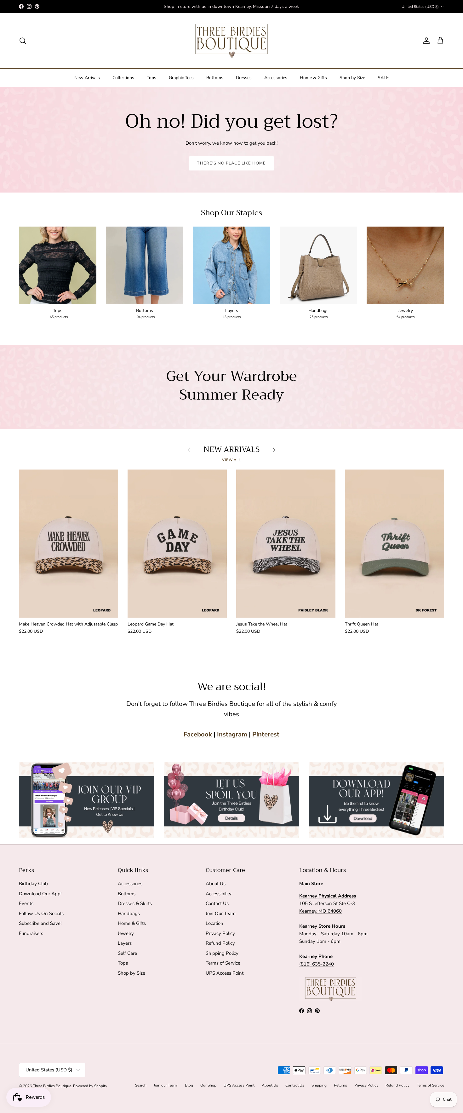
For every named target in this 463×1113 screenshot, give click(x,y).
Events (26, 903)
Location (214, 923)
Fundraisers (31, 933)
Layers (125, 943)
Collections (123, 78)
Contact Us (217, 903)
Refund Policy (220, 943)
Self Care (127, 953)
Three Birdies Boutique (52, 1085)
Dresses (244, 78)
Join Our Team (221, 913)
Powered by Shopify (90, 1085)
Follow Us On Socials (41, 913)
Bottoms (214, 78)
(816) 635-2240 (316, 964)
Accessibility (219, 894)
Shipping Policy (222, 953)
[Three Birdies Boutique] (231, 41)
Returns (340, 1085)
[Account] (425, 40)
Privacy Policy (220, 933)
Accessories (275, 78)
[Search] (22, 40)
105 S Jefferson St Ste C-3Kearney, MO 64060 (327, 903)
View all (231, 460)
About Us (216, 883)
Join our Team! (166, 1085)
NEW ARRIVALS (231, 449)
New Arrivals (87, 78)
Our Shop (208, 1085)
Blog (189, 1085)
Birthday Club (33, 883)
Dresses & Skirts (135, 903)
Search (140, 1085)
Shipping (319, 1085)
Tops (151, 78)
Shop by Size (352, 78)
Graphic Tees (181, 78)
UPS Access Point (224, 973)
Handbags (129, 913)
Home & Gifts (313, 78)
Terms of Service (223, 963)
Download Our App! (40, 894)
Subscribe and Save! (40, 923)
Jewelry (126, 933)
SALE (383, 78)
